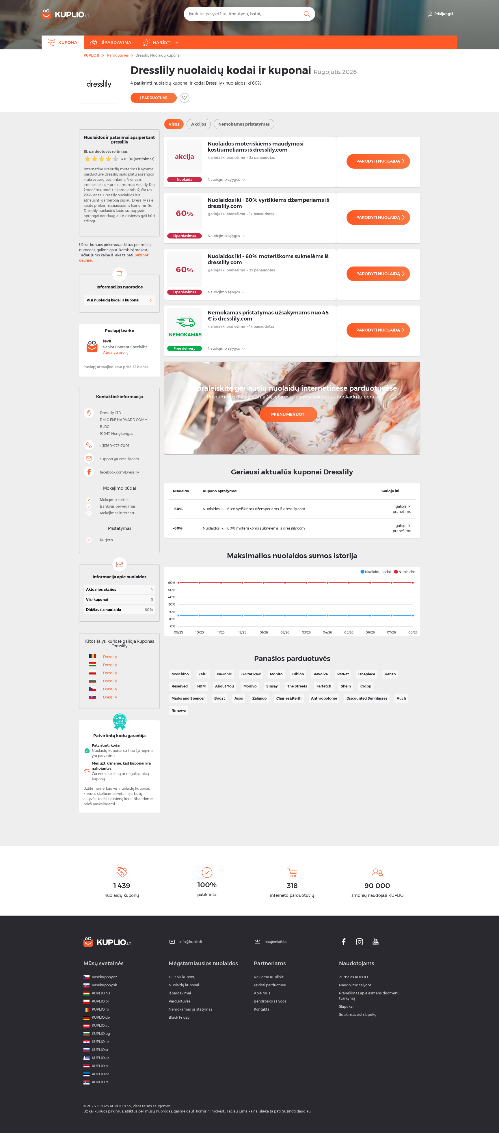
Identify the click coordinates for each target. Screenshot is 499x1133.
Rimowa (179, 710)
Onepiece (366, 674)
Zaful (203, 674)
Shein (346, 686)
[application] (292, 601)
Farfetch (323, 686)
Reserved (180, 686)
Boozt (219, 698)
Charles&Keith (288, 698)
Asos (238, 698)
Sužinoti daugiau (296, 1111)
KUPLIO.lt (91, 55)
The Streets (297, 686)
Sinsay (272, 686)
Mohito (276, 674)
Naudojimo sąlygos (224, 179)
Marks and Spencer (188, 698)
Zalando (259, 698)
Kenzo (390, 674)
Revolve (321, 674)
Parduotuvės (118, 55)
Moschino (180, 674)
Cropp (365, 686)
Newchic (224, 674)
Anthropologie (324, 698)
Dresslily (110, 657)
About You (224, 686)
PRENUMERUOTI (288, 414)
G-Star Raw (250, 674)
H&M (201, 686)
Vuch (401, 698)
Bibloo (298, 674)
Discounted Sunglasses (367, 698)
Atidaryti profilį (115, 352)
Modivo (250, 686)
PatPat (343, 674)
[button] (375, 571)
